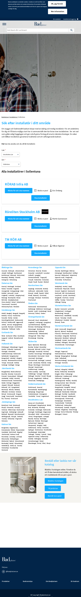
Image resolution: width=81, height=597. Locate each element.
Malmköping (42, 390)
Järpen (4, 385)
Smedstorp (38, 367)
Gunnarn (63, 309)
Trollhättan (59, 405)
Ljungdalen (15, 387)
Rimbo (37, 421)
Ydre (38, 336)
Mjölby (43, 325)
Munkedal (65, 392)
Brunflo (4, 374)
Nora (49, 311)
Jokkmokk (39, 291)
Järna (30, 416)
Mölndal (73, 392)
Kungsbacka (14, 356)
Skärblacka (40, 329)
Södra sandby (33, 372)
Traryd (30, 280)
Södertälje (41, 432)
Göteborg (65, 378)
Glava (72, 289)
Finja (48, 349)
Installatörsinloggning (69, 19)
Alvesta (38, 271)
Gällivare (31, 291)
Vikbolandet (43, 333)
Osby (49, 363)
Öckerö (65, 414)
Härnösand (65, 333)
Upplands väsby (33, 436)
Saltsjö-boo (32, 423)
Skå (44, 425)
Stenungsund (59, 398)
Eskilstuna (31, 387)
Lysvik (65, 295)
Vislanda (45, 280)
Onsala (4, 360)
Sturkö (17, 277)
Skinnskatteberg (60, 360)
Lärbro (10, 338)
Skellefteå (67, 316)
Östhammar (67, 280)
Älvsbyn (37, 298)
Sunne (71, 298)
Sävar (57, 318)
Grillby (75, 273)
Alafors (57, 369)
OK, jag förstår (57, 4)
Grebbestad (67, 376)
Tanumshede (59, 403)
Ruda (11, 443)
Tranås (4, 419)
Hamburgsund (59, 381)
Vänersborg (72, 410)
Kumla (30, 311)
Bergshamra (41, 405)
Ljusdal (4, 327)
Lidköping (58, 390)
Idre (21, 291)
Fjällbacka (58, 376)
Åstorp (30, 378)
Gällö (11, 378)
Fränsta (57, 333)
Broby (36, 347)
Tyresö (43, 434)
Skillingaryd (6, 416)
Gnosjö (16, 407)
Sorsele (74, 316)
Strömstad (69, 398)
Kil (63, 293)
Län (3, 150)
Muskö (30, 419)
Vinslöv (37, 376)
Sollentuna (32, 428)
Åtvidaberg (32, 338)
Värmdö (44, 439)
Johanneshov (44, 414)
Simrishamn (45, 365)
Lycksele (70, 309)
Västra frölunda (66, 412)
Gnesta (39, 387)
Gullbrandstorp (7, 354)
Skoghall (58, 298)
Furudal (9, 289)
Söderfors (73, 275)
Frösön (4, 376)
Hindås (74, 381)
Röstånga (37, 365)
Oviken (18, 392)
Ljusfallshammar (34, 325)
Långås (18, 358)
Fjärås (4, 349)
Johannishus (19, 271)
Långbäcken (59, 311)
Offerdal (4, 392)
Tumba (37, 434)
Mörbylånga (14, 439)
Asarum (4, 271)
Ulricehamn (59, 407)
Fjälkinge (31, 351)
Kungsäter (5, 358)
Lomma (47, 360)
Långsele (66, 336)
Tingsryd (43, 277)
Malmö (43, 363)
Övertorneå (32, 300)
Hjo (67, 383)
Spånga (30, 430)
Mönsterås (5, 439)
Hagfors (63, 291)
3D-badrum (75, 581)
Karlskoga (47, 309)
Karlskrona (5, 275)
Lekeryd (20, 412)
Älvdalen (16, 307)
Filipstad (66, 289)
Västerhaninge (33, 441)
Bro (29, 407)
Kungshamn (59, 387)
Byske (57, 309)
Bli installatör (57, 19)
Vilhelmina (58, 320)
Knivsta (57, 275)
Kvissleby (58, 336)
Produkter (6, 581)
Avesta (4, 286)
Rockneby (5, 443)
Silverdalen (18, 443)
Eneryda (31, 273)
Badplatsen (5, 117)
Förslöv (45, 351)
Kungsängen (38, 416)
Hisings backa (59, 383)
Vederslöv (37, 280)
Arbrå (3, 313)
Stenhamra (38, 430)
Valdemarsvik (32, 333)
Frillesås (10, 349)
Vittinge (57, 363)
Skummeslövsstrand (15, 360)
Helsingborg (47, 354)
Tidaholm (68, 403)
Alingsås (64, 369)
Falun (3, 289)
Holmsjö (11, 271)
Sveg (3, 396)
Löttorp (18, 437)
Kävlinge (41, 360)
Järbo (3, 325)
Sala (56, 358)
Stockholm (47, 430)
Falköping (68, 374)
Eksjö (3, 407)
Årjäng (63, 302)
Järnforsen (5, 434)
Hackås (16, 378)
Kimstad (31, 320)
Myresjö (10, 414)
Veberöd (46, 374)
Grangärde (5, 291)
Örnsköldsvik (59, 345)
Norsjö (66, 313)
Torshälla (31, 396)
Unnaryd (10, 363)
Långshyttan (19, 295)
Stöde (64, 340)
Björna (63, 331)
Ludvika (11, 295)
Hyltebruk (5, 356)
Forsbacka (16, 316)
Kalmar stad (14, 434)
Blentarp (43, 345)
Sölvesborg (13, 280)
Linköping (38, 322)
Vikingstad (32, 336)
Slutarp (63, 396)
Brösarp (31, 349)
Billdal (70, 369)
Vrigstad (18, 419)
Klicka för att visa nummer (18, 190)
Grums (57, 291)
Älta (43, 443)
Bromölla (43, 347)
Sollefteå (58, 340)
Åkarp (49, 376)
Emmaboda (5, 430)
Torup (3, 363)
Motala (30, 327)
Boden (45, 289)
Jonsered (58, 385)
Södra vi (13, 446)
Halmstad (16, 354)
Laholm (12, 358)
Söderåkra (5, 446)
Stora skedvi (6, 302)
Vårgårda (64, 410)
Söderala (5, 329)
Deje (69, 286)
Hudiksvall (11, 322)
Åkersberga (32, 443)
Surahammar (72, 360)
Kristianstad (32, 360)
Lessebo (46, 273)
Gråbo (75, 376)
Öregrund (68, 277)
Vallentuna (44, 436)
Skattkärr (71, 295)
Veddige (11, 365)
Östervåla (58, 280)
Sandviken (18, 327)
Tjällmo (40, 331)
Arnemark (38, 289)
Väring (57, 412)
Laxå (35, 311)
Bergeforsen (71, 329)
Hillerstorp (11, 410)
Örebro (43, 313)
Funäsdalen (11, 376)
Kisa (36, 320)
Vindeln (66, 320)
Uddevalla (67, 405)
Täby (49, 434)
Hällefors (39, 309)
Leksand (10, 293)
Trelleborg (31, 374)
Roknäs (35, 295)
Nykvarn (31, 421)
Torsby (62, 300)
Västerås (65, 363)
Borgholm (5, 428)
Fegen (20, 347)
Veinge (17, 365)
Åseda (40, 282)
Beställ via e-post (54, 496)
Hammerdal (17, 381)
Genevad (17, 349)
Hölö (37, 414)
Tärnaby (63, 318)
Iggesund (19, 322)
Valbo (18, 329)
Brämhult (71, 372)
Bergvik (21, 313)
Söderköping (32, 331)
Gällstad (58, 378)
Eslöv (43, 349)
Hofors (4, 322)
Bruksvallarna (15, 372)
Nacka (36, 419)
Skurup (30, 367)
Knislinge (39, 358)
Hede (3, 383)
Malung (4, 298)
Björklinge (64, 271)
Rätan (4, 394)
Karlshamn (17, 273)
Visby (3, 340)
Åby (42, 336)
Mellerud (58, 392)
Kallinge (10, 273)
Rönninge (44, 421)
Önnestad (31, 381)
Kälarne (4, 387)
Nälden (17, 390)
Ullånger (64, 342)
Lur (64, 390)
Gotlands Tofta (11, 336)
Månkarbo (64, 275)
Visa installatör (40, 198)
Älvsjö (49, 443)
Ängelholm (37, 378)
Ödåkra (45, 378)
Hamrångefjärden (7, 320)
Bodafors (5, 405)
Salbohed (62, 358)
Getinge (4, 351)
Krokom (16, 385)
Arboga (57, 351)
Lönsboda (36, 363)
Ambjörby (58, 286)
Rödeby (11, 277)
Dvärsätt (17, 374)
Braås (44, 271)
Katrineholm (32, 390)
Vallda (16, 363)
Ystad (43, 376)
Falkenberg (13, 347)
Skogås (39, 425)
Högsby (19, 432)
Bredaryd (16, 405)
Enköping (58, 273)
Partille (64, 394)
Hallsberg (31, 309)
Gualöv (30, 354)
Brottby (41, 407)
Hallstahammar (60, 354)
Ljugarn (4, 338)
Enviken (17, 286)
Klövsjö (10, 385)
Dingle (57, 374)
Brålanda (63, 372)
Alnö (56, 329)
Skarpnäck (31, 425)
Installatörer (13, 117)
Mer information (57, 11)
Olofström (20, 275)
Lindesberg (42, 311)
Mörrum (13, 275)
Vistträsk (43, 295)
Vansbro (13, 304)
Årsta (39, 443)
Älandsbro (72, 342)
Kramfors (73, 333)
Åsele (63, 322)
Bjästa (57, 331)
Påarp (30, 365)
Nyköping (31, 392)
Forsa (9, 316)
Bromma (35, 407)
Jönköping (12, 412)
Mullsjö (4, 414)
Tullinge (31, 434)
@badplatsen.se (12, 571)
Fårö (3, 336)
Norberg (73, 356)
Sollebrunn (71, 396)
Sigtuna (40, 423)
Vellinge (31, 376)
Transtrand (5, 304)
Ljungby (37, 275)
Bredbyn (69, 331)
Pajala (41, 293)
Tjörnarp (42, 372)
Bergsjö (15, 313)
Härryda (72, 383)
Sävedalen (67, 401)
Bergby (9, 313)
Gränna (4, 410)
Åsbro (37, 313)
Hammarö (71, 291)
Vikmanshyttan (7, 307)
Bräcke (10, 374)
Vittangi (31, 298)
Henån (68, 381)
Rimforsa (46, 327)
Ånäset (57, 322)
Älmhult (46, 282)
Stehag (40, 369)
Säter (13, 302)
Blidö (49, 405)
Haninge (31, 412)
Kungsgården (17, 325)
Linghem (31, 322)
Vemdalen (18, 396)
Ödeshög (40, 338)
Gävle (15, 318)
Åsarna (7, 398)
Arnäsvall (62, 329)
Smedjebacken (13, 300)
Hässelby (31, 414)
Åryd (34, 282)
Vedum (57, 410)
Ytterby (75, 412)
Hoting (8, 383)
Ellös (62, 374)
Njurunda (58, 338)
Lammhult (38, 273)
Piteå (30, 295)
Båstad (37, 349)
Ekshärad (58, 289)
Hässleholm (32, 356)
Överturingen (69, 345)
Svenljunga (58, 401)
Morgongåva (65, 356)
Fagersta (64, 351)
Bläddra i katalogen (55, 481)
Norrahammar (19, 414)
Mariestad (70, 390)
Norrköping (38, 327)
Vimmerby (5, 448)
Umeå (69, 318)
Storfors (65, 298)
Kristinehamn (69, 293)
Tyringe (39, 374)
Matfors (72, 336)
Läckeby (12, 437)
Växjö (30, 282)
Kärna (73, 387)
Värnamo (5, 421)
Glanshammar (41, 307)
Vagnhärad (45, 396)
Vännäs (72, 320)
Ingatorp (4, 412)
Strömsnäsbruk (33, 277)
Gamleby (4, 432)
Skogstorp (39, 392)
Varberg (4, 365)
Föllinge (19, 376)
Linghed (4, 295)
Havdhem (21, 336)
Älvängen (58, 414)
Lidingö (45, 416)
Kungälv (67, 387)
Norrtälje (43, 419)
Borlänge (11, 286)
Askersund (31, 307)
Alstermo (31, 271)
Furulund (39, 351)
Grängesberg (14, 291)
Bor (10, 405)
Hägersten (46, 412)
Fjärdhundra (67, 273)
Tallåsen (12, 329)
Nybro (11, 441)
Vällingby (37, 439)
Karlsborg (66, 385)
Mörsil (11, 390)
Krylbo (4, 293)
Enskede (31, 410)
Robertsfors (59, 316)
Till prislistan (53, 488)
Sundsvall (71, 340)
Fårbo (12, 430)
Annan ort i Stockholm (35, 403)
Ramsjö (10, 327)
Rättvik (4, 300)
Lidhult (30, 275)
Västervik (5, 450)
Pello (46, 293)
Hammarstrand (7, 381)
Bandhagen (32, 405)
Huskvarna (20, 410)
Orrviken (11, 392)
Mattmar (4, 390)
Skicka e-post (42, 190)
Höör (47, 356)
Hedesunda (18, 320)
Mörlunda (5, 441)
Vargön (72, 407)
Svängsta (5, 280)
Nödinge (58, 394)
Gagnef (15, 289)
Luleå (36, 293)
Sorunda (45, 428)
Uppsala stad (59, 277)
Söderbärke (20, 302)
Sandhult (71, 394)
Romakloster (18, 338)
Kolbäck (69, 354)
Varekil (66, 407)
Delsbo (4, 316)
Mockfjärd (11, 298)
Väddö (30, 439)
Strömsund (11, 394)
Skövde (57, 396)
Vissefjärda (13, 448)
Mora (18, 298)
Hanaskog (37, 354)
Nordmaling (59, 313)
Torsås (19, 446)
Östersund (14, 398)
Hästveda (41, 356)
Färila (10, 318)
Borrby (30, 347)
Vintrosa (31, 313)
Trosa (38, 396)
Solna (39, 428)
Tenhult (19, 416)
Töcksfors (69, 300)
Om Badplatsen (51, 581)
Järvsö (9, 325)
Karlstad (58, 293)
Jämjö (4, 273)
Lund (30, 363)
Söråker (57, 342)
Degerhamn (13, 428)
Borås (57, 372)
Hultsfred (12, 432)
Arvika (65, 286)
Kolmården (43, 320)
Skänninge (31, 329)
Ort (3, 160)
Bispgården (5, 372)
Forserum (10, 407)
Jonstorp (31, 358)
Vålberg (57, 302)
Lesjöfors (58, 295)
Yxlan (41, 441)
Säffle (57, 300)
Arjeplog (31, 289)
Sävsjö (13, 416)
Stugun (18, 394)
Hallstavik (46, 410)
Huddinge (38, 412)
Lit (9, 387)
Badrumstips (27, 581)
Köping (57, 356)
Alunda (57, 271)
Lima (16, 293)
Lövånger (68, 311)
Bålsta (72, 271)
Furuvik (4, 318)
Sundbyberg (32, 432)
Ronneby (4, 277)
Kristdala (5, 437)
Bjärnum (35, 345)
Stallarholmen (33, 394)
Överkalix (45, 298)
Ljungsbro (47, 322)
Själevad (72, 338)
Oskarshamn (19, 441)
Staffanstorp (32, 369)
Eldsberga (5, 347)
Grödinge (38, 410)
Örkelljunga (40, 381)
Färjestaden (20, 430)
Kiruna (30, 293)
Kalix (46, 291)
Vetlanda (11, 419)
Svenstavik (10, 396)
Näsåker (65, 338)
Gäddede (5, 378)
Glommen (11, 351)
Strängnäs (42, 394)
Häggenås (15, 383)
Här (3, 144)
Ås (2, 398)
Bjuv (29, 345)
